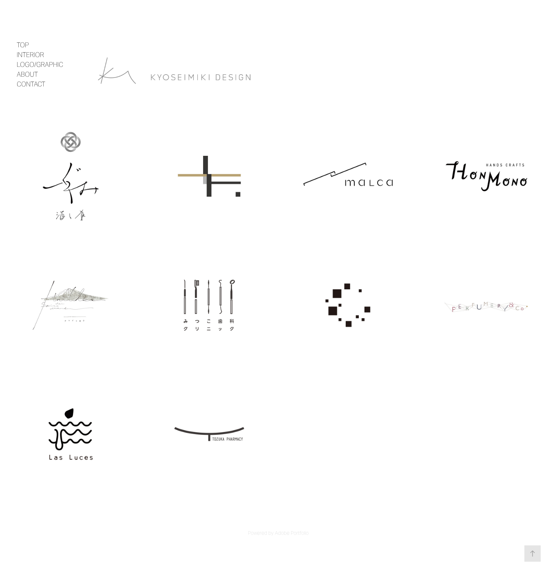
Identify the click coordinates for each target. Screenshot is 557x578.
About (27, 74)
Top (23, 45)
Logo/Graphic (40, 64)
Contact (31, 84)
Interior (30, 55)
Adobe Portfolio (292, 533)
